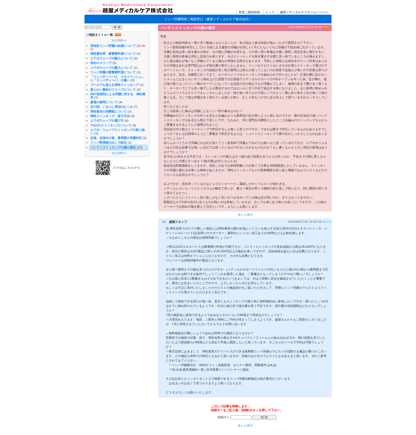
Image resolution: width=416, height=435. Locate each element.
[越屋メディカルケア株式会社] (130, 8)
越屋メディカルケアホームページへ (304, 12)
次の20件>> (119, 40)
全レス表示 (245, 214)
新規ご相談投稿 (249, 12)
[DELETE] (327, 222)
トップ (270, 12)
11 (164, 221)
